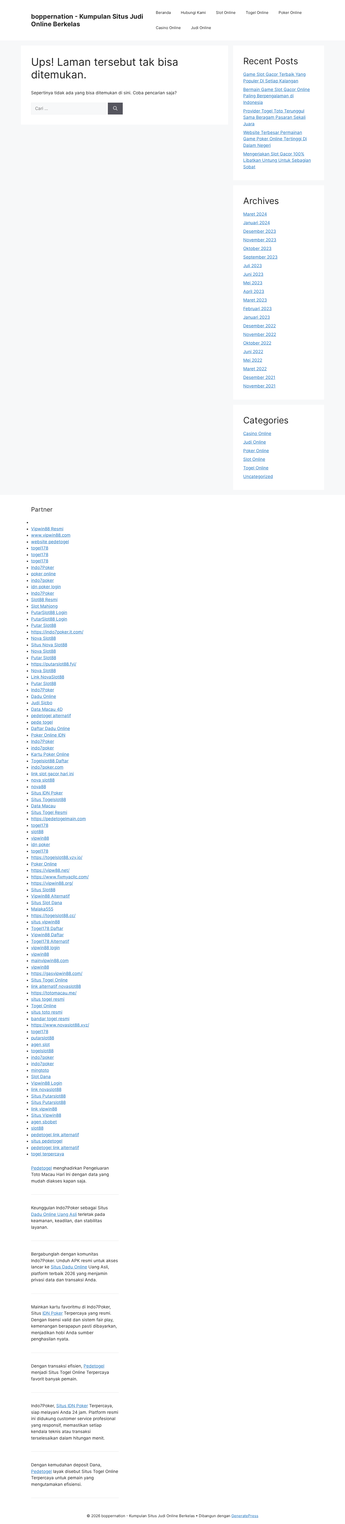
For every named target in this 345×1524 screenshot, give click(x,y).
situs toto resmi (46, 1012)
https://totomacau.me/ (54, 992)
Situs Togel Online (49, 980)
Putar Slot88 (43, 625)
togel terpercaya (47, 1153)
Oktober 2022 (257, 343)
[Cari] (115, 109)
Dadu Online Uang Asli (54, 1214)
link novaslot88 (46, 1089)
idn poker (40, 844)
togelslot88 (42, 1050)
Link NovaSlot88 (47, 676)
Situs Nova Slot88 (49, 644)
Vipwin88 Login (46, 1083)
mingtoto (40, 1070)
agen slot (40, 1044)
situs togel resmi (47, 999)
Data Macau (43, 805)
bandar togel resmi (50, 1018)
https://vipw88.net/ (50, 870)
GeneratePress (244, 1515)
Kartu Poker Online (50, 754)
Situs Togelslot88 (48, 799)
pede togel (42, 722)
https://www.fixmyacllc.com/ (60, 876)
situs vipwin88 (45, 921)
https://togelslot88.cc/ (53, 915)
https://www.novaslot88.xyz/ (60, 1025)
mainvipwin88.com (50, 960)
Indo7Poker (42, 567)
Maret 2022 (255, 368)
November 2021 (259, 386)
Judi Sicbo (41, 702)
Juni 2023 (253, 274)
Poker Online (290, 12)
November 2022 (259, 334)
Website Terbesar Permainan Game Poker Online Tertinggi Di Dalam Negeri (275, 139)
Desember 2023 (259, 231)
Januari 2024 (256, 222)
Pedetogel (41, 1168)
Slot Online (226, 12)
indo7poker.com (47, 767)
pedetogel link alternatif (55, 1134)
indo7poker (42, 580)
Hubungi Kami (193, 12)
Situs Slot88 (43, 889)
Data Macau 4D (47, 709)
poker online (43, 573)
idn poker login (46, 586)
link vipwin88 (44, 1108)
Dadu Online (43, 696)
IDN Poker (52, 1313)
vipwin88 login (45, 947)
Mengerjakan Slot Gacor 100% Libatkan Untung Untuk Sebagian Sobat (277, 160)
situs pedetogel (46, 1141)
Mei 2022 (252, 360)
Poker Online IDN (48, 735)
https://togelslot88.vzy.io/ (56, 857)
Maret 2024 (255, 214)
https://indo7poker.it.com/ (57, 631)
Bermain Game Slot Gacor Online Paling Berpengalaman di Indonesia (276, 96)
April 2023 (253, 291)
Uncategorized (258, 476)
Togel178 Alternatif (50, 941)
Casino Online (168, 27)
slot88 (37, 831)
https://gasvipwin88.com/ (56, 973)
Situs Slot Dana (46, 902)
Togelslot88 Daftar (49, 760)
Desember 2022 (259, 325)
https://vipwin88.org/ (52, 883)
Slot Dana (41, 1076)
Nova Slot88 (43, 638)
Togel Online (257, 12)
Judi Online (201, 27)
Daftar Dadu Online (50, 728)
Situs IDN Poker (47, 792)
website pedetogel (50, 541)
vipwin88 (40, 838)
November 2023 (259, 239)
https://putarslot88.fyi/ (53, 664)
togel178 (39, 548)
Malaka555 (42, 909)
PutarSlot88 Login (49, 612)
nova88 (38, 786)
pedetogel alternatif (51, 715)
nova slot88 (43, 780)
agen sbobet (44, 1121)
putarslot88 (42, 1037)
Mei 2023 (252, 282)
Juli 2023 (252, 265)
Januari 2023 (256, 317)
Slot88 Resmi (44, 599)
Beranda (163, 12)
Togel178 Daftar (47, 928)
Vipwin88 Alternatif (50, 896)
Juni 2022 (253, 351)
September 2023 (260, 257)
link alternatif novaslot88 (56, 986)
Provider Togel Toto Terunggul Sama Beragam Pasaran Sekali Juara (274, 117)
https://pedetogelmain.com (58, 818)
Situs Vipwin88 (46, 1115)
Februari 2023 (257, 308)
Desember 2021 (259, 377)
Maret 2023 (255, 300)
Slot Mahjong (44, 606)
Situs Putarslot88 (48, 1096)
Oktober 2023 (257, 248)
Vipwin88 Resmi (47, 528)
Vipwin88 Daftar (47, 934)
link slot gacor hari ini (52, 773)
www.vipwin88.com (50, 535)
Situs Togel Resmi (49, 812)
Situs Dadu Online (69, 1266)
